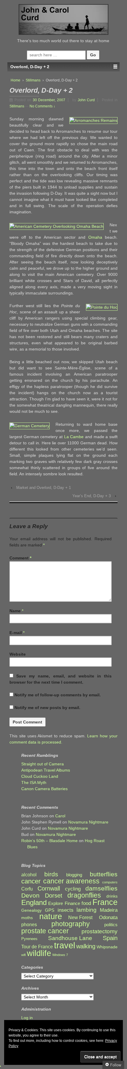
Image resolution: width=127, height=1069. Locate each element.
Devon (30, 895)
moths (27, 918)
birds (51, 874)
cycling (73, 889)
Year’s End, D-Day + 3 (91, 496)
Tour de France (37, 946)
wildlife (39, 953)
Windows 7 (60, 955)
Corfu (27, 888)
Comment (20, 558)
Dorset (53, 896)
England (34, 902)
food (86, 903)
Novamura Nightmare (88, 822)
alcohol (29, 874)
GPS (49, 910)
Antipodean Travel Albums (45, 770)
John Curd (86, 100)
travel (64, 945)
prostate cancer (45, 931)
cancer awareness (71, 881)
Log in (27, 1017)
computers (110, 882)
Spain (110, 938)
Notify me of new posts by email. (47, 707)
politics (111, 924)
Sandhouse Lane (70, 938)
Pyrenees (29, 939)
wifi (23, 955)
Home (15, 80)
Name (15, 610)
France (105, 902)
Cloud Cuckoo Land (39, 776)
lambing (86, 910)
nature (50, 917)
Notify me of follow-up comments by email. (57, 695)
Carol (60, 815)
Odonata (108, 917)
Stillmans (33, 80)
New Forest (80, 917)
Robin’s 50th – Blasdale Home (49, 840)
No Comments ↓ (42, 106)
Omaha (95, 237)
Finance (72, 903)
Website (17, 654)
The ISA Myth (33, 782)
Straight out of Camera (42, 764)
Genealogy (31, 910)
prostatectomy (100, 931)
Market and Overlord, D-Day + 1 (43, 487)
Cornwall (49, 888)
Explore (55, 903)
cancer (30, 881)
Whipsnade (107, 947)
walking (85, 946)
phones (29, 924)
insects (66, 910)
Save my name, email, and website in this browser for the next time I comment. (60, 679)
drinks (112, 896)
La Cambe (74, 436)
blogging (74, 874)
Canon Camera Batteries (44, 788)
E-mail (15, 632)
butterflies (104, 874)
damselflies (101, 888)
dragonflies (84, 895)
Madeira (109, 910)
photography (70, 924)
